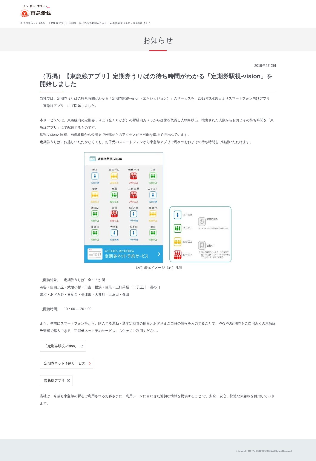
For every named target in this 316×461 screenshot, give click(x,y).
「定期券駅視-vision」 (61, 346)
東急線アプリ (54, 380)
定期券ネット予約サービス (64, 363)
